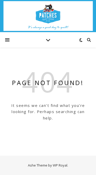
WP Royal (60, 165)
